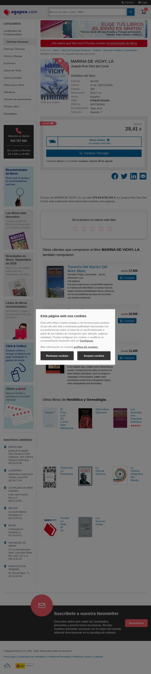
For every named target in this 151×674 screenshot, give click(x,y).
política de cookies (86, 346)
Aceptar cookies (94, 355)
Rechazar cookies (57, 355)
